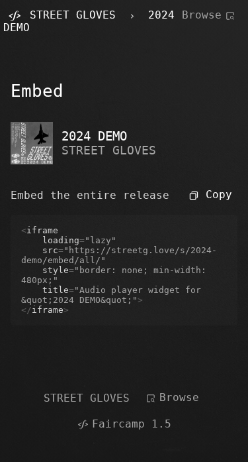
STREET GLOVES (109, 150)
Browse (202, 15)
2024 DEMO (94, 136)
